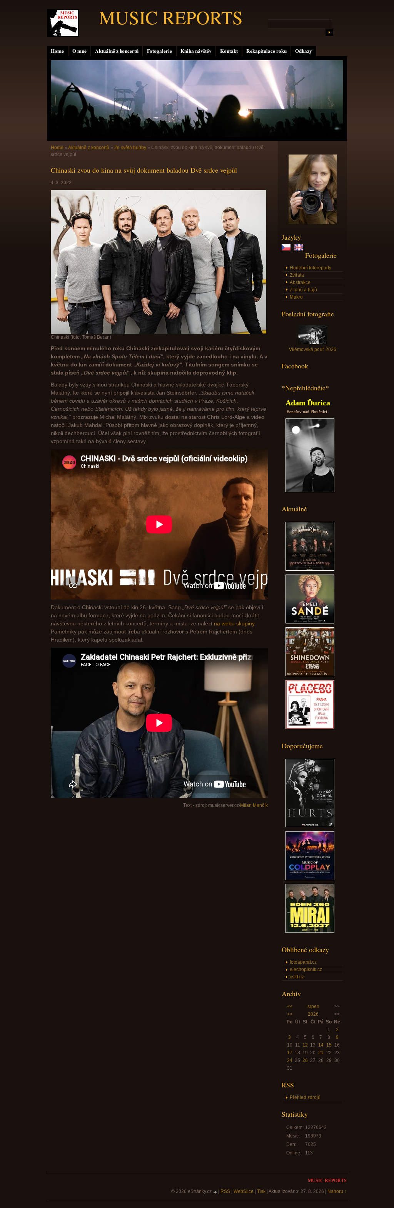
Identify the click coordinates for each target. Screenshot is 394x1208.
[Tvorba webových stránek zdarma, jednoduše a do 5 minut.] (215, 1192)
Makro (296, 297)
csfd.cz (297, 977)
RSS (225, 1191)
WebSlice (244, 1191)
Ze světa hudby (130, 147)
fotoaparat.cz (303, 962)
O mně (79, 51)
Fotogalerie (159, 51)
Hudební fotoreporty (310, 267)
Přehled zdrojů (305, 1097)
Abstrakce (300, 282)
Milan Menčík (254, 805)
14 (321, 1045)
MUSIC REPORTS (171, 17)
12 (305, 1045)
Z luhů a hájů (303, 289)
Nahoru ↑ (337, 1191)
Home (57, 51)
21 (321, 1052)
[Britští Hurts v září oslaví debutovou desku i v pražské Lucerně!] (309, 825)
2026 (313, 1014)
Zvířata (297, 275)
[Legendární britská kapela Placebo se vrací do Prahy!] (309, 727)
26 (305, 1060)
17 (289, 1052)
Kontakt (229, 51)
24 (289, 1060)
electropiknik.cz (306, 969)
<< (289, 1006)
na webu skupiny (234, 623)
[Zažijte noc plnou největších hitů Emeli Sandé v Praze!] (309, 622)
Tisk (261, 1191)
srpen (313, 1006)
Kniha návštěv (196, 51)
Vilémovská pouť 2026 (312, 349)
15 (329, 1045)
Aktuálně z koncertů (117, 51)
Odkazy (303, 51)
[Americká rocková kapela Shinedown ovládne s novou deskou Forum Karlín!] (309, 674)
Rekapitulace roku (266, 51)
